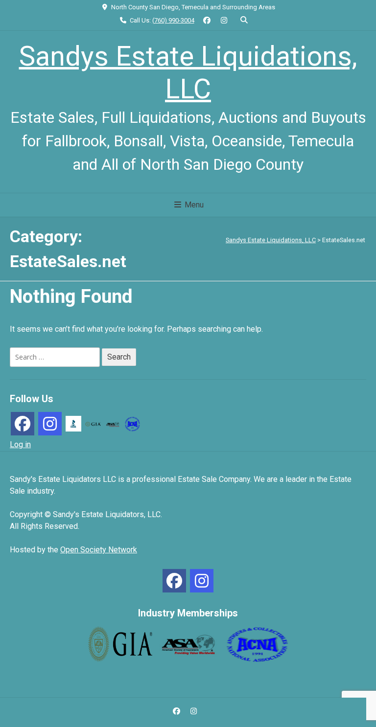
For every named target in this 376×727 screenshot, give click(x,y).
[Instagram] (50, 423)
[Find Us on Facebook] (207, 20)
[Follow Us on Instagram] (224, 20)
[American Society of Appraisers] (112, 423)
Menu (193, 204)
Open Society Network (98, 549)
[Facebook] (22, 423)
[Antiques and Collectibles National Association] (132, 423)
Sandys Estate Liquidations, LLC (188, 72)
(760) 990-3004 (173, 20)
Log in (20, 444)
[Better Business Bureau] (73, 423)
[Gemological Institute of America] (93, 423)
